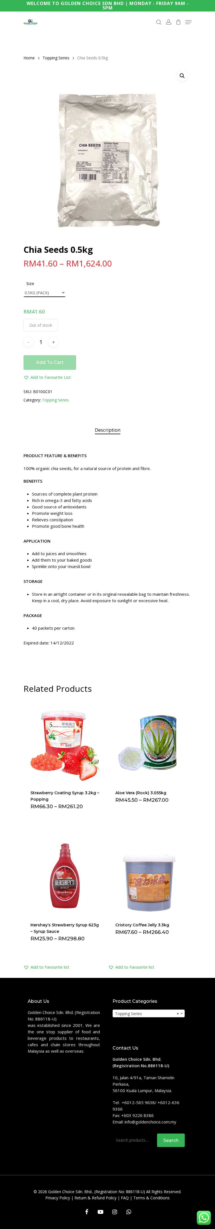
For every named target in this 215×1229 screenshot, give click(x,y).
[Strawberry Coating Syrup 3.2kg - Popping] (65, 741)
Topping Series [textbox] (147, 1013)
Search (171, 1140)
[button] (47, 377)
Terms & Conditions (151, 1197)
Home (29, 57)
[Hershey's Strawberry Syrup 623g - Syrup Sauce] (65, 873)
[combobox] (149, 1013)
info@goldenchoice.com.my (150, 1122)
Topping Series (56, 57)
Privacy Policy (57, 1197)
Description (107, 430)
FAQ (125, 1197)
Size (30, 283)
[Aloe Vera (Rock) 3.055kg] (149, 741)
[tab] (107, 430)
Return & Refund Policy (95, 1197)
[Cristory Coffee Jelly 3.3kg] (149, 873)
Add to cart (50, 362)
